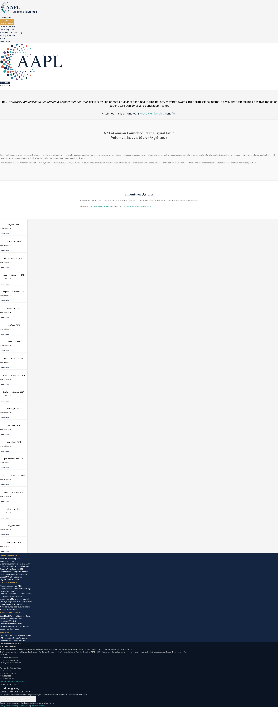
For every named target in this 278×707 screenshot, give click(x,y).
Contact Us (22, 640)
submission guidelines (99, 206)
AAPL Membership (152, 113)
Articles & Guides (11, 588)
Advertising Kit (15, 706)
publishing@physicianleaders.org (138, 206)
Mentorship (14, 624)
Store (2, 38)
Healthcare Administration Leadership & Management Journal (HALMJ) (14, 599)
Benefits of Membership (10, 616)
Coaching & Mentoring (15, 574)
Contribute (12, 609)
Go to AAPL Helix (5, 17)
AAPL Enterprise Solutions (18, 699)
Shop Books (14, 607)
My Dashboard (7, 618)
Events (9, 569)
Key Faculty (14, 638)
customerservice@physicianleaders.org (13, 681)
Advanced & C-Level (13, 566)
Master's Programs (13, 571)
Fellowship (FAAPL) (15, 626)
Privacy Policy (5, 706)
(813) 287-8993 (5, 679)
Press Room (13, 640)
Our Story (4, 635)
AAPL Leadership (15, 635)
